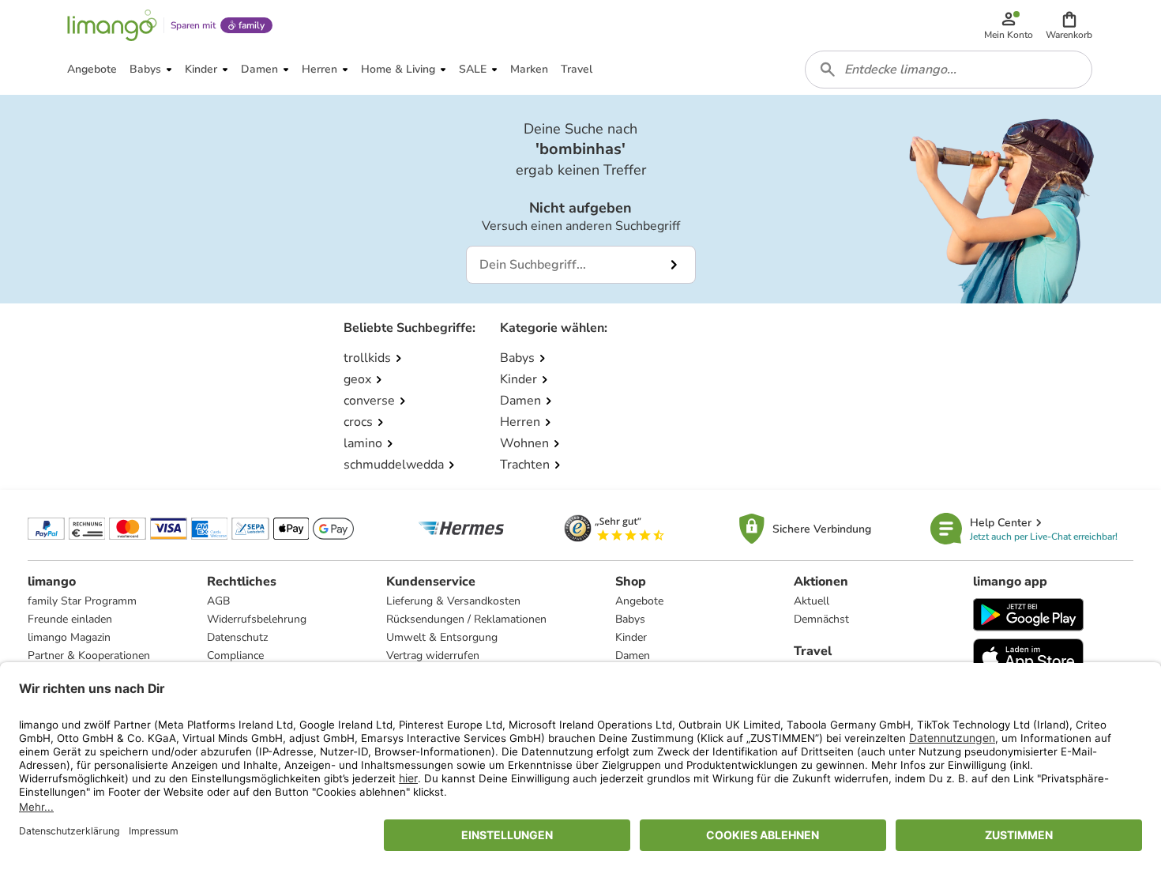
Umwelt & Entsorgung (442, 637)
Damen (632, 655)
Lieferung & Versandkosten (453, 600)
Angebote (639, 600)
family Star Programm (82, 600)
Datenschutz (237, 637)
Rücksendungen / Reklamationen (466, 619)
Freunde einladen (70, 619)
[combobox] (949, 69)
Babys (630, 619)
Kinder (631, 637)
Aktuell (811, 600)
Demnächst (821, 619)
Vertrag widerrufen (432, 655)
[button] (1069, 25)
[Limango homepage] (112, 25)
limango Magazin (69, 637)
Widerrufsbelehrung (256, 619)
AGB (218, 600)
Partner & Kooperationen (89, 655)
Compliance (235, 655)
